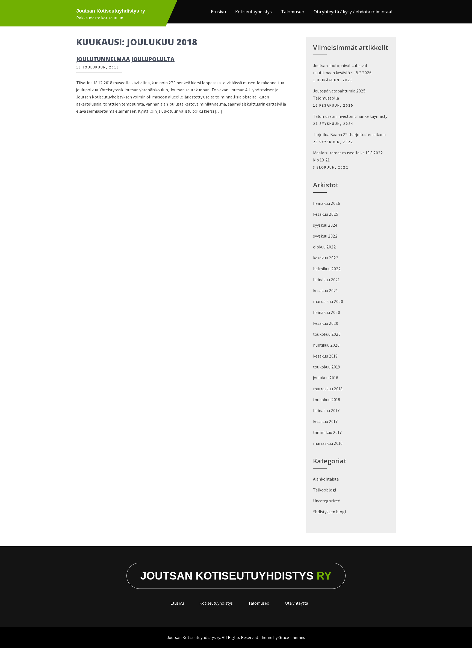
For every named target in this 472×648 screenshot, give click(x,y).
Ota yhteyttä (296, 603)
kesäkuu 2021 (325, 290)
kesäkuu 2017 (325, 421)
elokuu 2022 (324, 247)
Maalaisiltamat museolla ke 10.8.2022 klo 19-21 (348, 156)
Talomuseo (292, 12)
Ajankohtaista (326, 479)
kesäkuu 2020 (325, 323)
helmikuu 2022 (327, 269)
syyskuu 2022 (325, 236)
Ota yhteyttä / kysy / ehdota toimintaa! (353, 12)
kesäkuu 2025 (325, 214)
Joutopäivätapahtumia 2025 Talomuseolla (339, 94)
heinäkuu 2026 (326, 203)
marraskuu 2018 (328, 389)
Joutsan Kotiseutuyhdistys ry (110, 11)
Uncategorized (326, 501)
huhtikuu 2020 (326, 345)
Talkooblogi (324, 490)
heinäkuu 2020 (326, 312)
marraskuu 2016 (328, 443)
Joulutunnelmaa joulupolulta (125, 59)
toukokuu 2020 (327, 334)
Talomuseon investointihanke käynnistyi (350, 116)
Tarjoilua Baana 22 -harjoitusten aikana (349, 134)
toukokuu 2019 (326, 367)
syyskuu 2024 (325, 225)
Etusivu (218, 12)
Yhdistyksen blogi (329, 512)
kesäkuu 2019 (325, 356)
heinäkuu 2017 (326, 410)
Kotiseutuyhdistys (253, 12)
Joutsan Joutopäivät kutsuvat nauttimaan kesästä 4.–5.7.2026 (342, 69)
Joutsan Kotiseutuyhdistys (236, 576)
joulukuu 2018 (325, 378)
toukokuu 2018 (326, 400)
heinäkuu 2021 (326, 280)
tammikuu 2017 (327, 432)
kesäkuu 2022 (325, 258)
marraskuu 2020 (328, 301)
